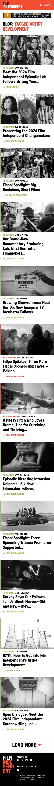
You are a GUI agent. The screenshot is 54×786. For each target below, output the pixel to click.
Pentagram (21, 779)
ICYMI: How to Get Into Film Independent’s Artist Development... (25, 660)
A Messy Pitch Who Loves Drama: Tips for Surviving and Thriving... (24, 425)
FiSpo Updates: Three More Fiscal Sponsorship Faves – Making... (25, 366)
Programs (8, 68)
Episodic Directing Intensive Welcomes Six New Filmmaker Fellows (26, 484)
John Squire (12, 87)
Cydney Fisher (12, 670)
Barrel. (34, 779)
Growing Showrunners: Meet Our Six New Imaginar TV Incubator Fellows (26, 308)
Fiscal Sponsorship (16, 195)
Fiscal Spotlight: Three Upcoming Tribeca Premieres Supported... (27, 543)
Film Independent (14, 141)
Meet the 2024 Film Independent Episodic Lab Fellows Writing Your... (24, 77)
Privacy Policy (29, 777)
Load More (24, 745)
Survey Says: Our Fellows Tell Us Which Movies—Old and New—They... (24, 602)
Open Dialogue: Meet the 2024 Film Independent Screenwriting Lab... (23, 719)
